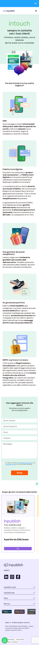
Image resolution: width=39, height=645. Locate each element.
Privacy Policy (10, 639)
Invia (19, 472)
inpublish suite (10, 587)
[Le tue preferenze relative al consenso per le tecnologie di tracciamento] (37, 484)
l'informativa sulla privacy (25, 463)
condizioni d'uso (10, 464)
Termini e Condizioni (12, 642)
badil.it (7, 570)
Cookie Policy (20, 639)
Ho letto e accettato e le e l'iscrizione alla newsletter (20, 463)
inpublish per (9, 592)
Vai (18, 548)
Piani (6, 598)
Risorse (7, 604)
